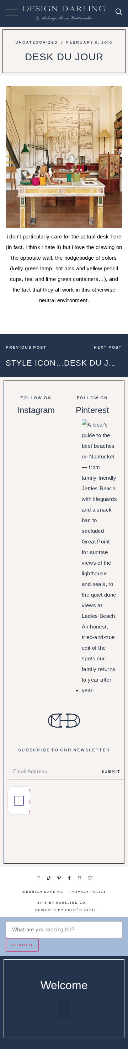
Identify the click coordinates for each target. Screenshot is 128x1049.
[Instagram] (38, 878)
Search (22, 944)
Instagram (36, 410)
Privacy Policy (88, 891)
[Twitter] (79, 878)
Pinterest (92, 410)
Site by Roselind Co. (62, 902)
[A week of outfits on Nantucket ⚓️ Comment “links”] (35, 445)
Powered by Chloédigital (66, 910)
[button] (64, 1005)
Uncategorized (36, 42)
